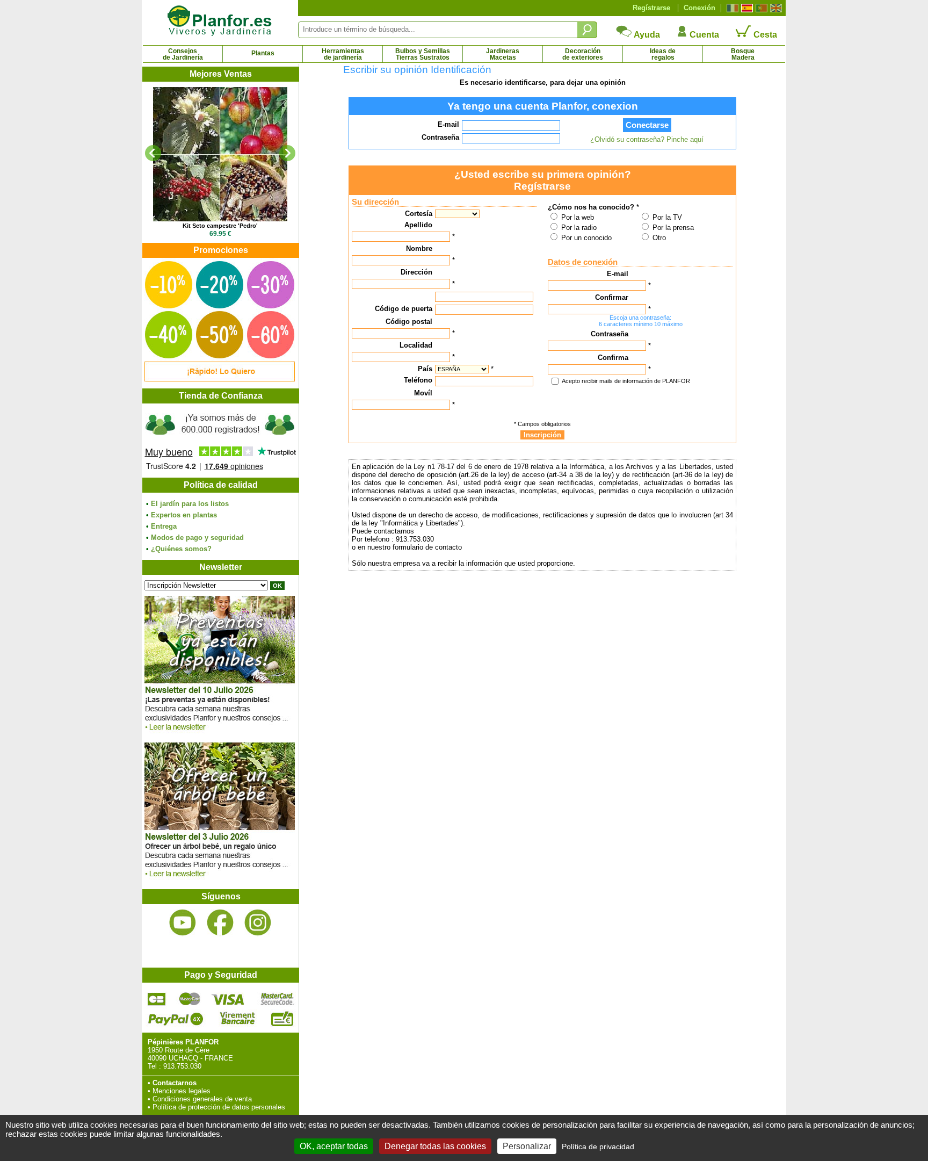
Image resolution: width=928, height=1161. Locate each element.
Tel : (154, 1066)
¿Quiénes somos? (181, 549)
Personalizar (527, 1146)
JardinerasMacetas (502, 54)
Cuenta (703, 34)
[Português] (760, 8)
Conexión (699, 8)
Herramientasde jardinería (343, 54)
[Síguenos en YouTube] (182, 922)
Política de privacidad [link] (598, 1146)
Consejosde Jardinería (183, 54)
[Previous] (153, 153)
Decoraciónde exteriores (582, 54)
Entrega (164, 526)
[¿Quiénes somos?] (220, 440)
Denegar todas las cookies (435, 1146)
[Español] (745, 8)
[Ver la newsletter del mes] (219, 733)
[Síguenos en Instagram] (257, 922)
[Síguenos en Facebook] (220, 922)
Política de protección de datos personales (219, 1107)
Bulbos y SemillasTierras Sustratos (422, 54)
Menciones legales (182, 1091)
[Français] (731, 8)
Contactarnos (175, 1083)
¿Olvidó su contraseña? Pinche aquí (647, 139)
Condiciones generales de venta (202, 1099)
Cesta (764, 34)
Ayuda (646, 34)
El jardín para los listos (190, 504)
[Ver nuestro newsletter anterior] (219, 880)
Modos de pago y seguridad (197, 537)
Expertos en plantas (184, 515)
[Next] (287, 153)
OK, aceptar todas (334, 1146)
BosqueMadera (743, 54)
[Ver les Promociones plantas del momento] (219, 379)
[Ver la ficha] (220, 154)
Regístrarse (651, 8)
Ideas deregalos (663, 54)
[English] (774, 8)
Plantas (262, 53)
